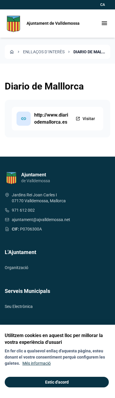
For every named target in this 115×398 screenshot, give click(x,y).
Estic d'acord (57, 382)
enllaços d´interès (44, 51)
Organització (16, 267)
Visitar (85, 119)
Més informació (36, 363)
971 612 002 (23, 210)
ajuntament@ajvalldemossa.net (41, 219)
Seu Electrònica (19, 306)
